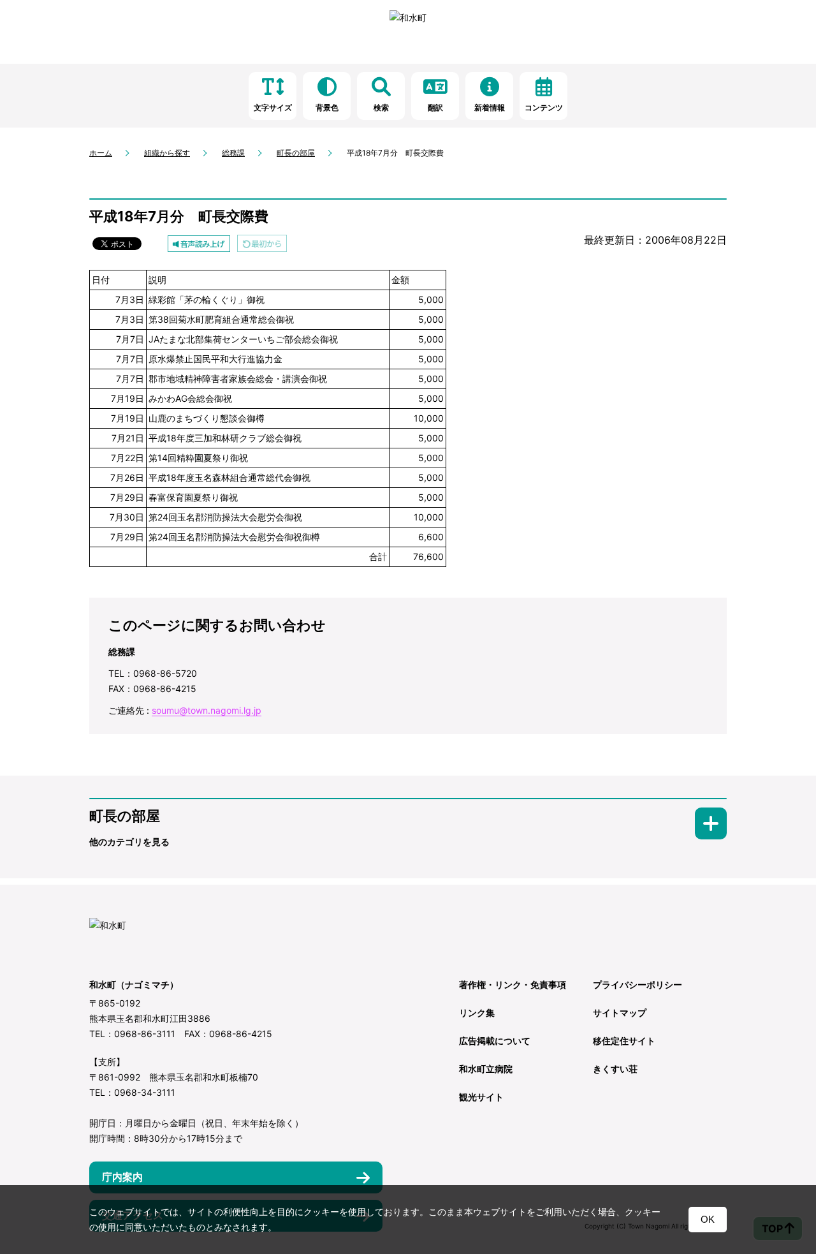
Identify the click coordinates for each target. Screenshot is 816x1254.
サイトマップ (619, 1012)
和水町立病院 (486, 1068)
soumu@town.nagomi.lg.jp (206, 710)
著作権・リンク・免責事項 (512, 984)
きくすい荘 (615, 1068)
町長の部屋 (296, 153)
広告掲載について (494, 1040)
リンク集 (477, 1012)
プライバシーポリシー (637, 984)
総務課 (233, 153)
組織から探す (167, 153)
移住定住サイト (624, 1040)
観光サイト (481, 1096)
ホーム (100, 153)
